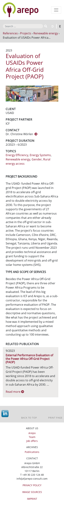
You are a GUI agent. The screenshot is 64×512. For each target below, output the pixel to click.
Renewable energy (45, 33)
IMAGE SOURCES (32, 492)
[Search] (45, 26)
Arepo (32, 433)
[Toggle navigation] (56, 10)
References (10, 33)
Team (32, 437)
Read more (13, 392)
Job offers (32, 441)
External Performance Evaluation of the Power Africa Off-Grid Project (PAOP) (29, 358)
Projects (25, 33)
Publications (32, 452)
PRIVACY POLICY (32, 485)
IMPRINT (32, 498)
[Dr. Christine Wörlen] (35, 134)
